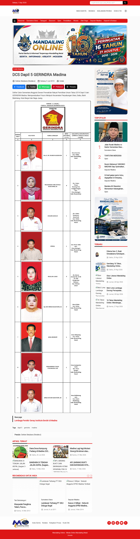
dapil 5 (20, 428)
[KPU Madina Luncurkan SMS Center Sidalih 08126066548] (79, 488)
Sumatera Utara (32, 21)
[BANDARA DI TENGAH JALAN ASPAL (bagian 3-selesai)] (20, 465)
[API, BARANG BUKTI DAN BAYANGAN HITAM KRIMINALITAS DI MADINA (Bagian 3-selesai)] (60, 465)
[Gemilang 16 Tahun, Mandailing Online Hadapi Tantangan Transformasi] (101, 267)
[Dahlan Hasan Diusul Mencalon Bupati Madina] (52, 488)
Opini (59, 21)
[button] (125, 2)
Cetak (62, 81)
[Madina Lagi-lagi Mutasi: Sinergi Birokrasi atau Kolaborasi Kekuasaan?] (60, 451)
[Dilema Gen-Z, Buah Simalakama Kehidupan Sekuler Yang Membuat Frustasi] (101, 254)
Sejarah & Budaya (110, 21)
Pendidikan (67, 21)
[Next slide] (91, 476)
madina (34, 428)
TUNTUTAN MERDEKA (112, 156)
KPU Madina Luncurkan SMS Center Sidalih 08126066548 (78, 506)
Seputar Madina (96, 21)
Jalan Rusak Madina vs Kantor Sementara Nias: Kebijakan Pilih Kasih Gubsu (115, 147)
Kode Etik (118, 11)
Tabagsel (43, 21)
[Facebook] (109, 523)
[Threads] (117, 523)
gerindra (27, 428)
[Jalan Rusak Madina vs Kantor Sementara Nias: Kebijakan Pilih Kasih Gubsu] (111, 132)
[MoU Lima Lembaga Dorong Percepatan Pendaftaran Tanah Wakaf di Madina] (101, 291)
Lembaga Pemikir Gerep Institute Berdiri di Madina (36, 420)
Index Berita (81, 11)
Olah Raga (84, 21)
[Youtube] (121, 523)
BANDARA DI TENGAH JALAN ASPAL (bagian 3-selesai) (39, 465)
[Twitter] (126, 523)
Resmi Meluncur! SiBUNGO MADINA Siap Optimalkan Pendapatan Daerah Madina (114, 166)
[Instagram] (113, 523)
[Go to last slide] (88, 476)
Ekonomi (52, 21)
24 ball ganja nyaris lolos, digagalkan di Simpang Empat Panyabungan (114, 177)
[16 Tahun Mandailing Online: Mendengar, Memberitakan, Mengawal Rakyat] (101, 303)
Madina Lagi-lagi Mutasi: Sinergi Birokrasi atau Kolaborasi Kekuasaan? (80, 451)
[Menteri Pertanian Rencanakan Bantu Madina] (25, 488)
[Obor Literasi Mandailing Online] (101, 279)
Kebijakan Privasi (104, 11)
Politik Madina (18, 69)
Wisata (75, 21)
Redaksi (92, 11)
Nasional (21, 21)
